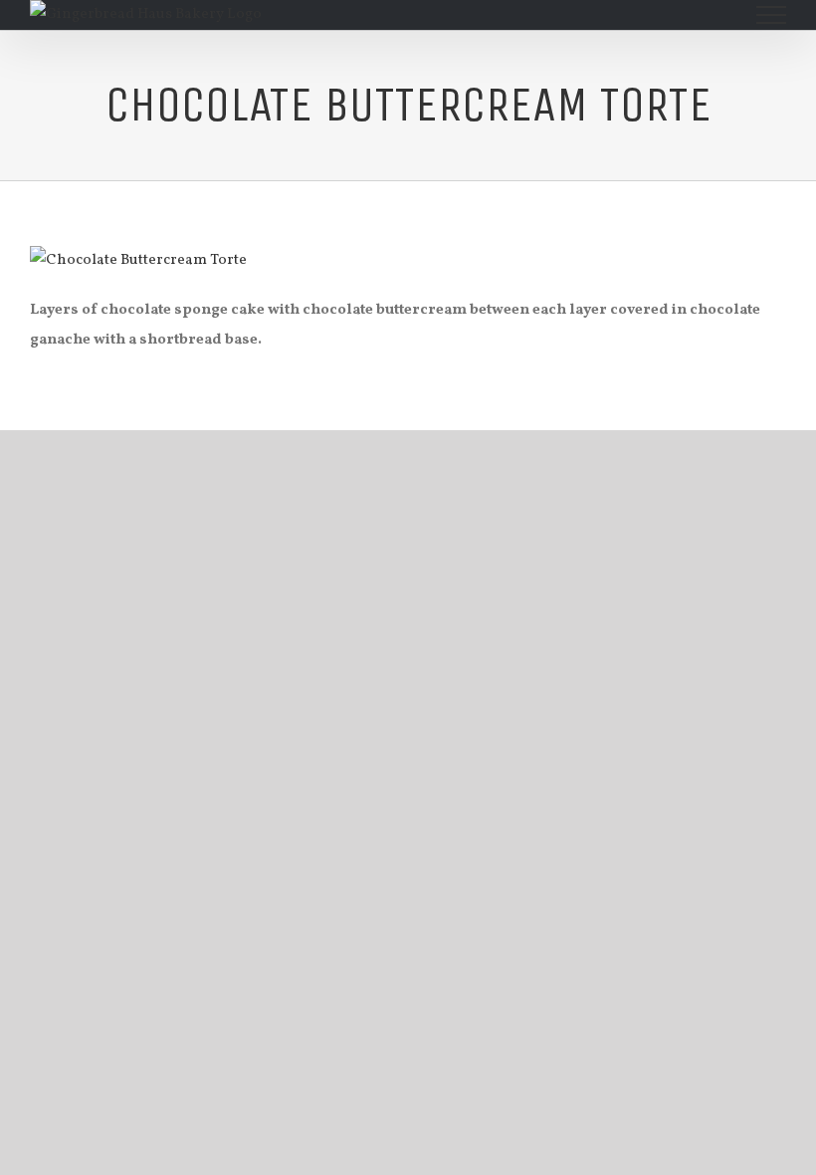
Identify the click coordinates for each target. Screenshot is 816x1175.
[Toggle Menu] (771, 15)
